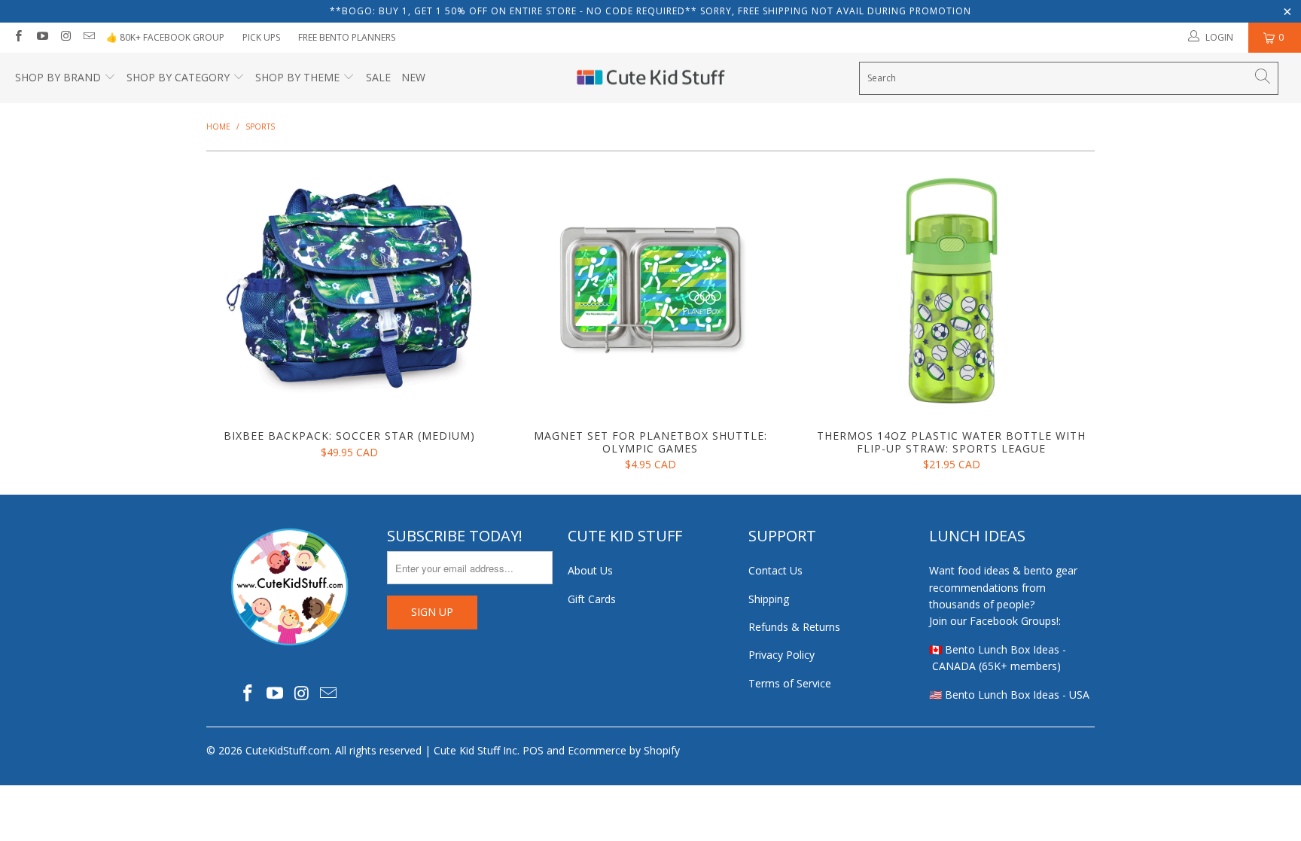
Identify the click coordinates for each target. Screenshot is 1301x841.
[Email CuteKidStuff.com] (88, 37)
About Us (590, 570)
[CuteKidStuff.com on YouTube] (41, 37)
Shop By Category (178, 77)
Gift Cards (592, 599)
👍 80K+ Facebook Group (165, 37)
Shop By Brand (58, 77)
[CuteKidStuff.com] (651, 78)
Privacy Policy (781, 655)
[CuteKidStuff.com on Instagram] (65, 37)
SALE (378, 77)
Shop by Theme (297, 77)
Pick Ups (261, 37)
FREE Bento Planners (346, 37)
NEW (413, 77)
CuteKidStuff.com (287, 750)
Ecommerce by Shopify (624, 750)
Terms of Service (789, 683)
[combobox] (1068, 78)
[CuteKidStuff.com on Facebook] (17, 37)
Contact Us (775, 570)
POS (533, 750)
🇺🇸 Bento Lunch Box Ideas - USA (1009, 694)
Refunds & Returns (794, 627)
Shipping (768, 599)
